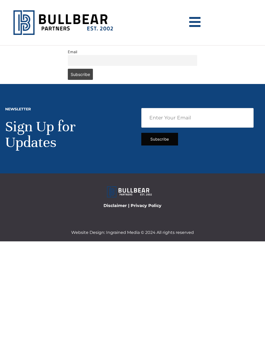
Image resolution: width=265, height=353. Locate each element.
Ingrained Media (123, 232)
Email (72, 52)
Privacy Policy (146, 205)
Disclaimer (115, 205)
